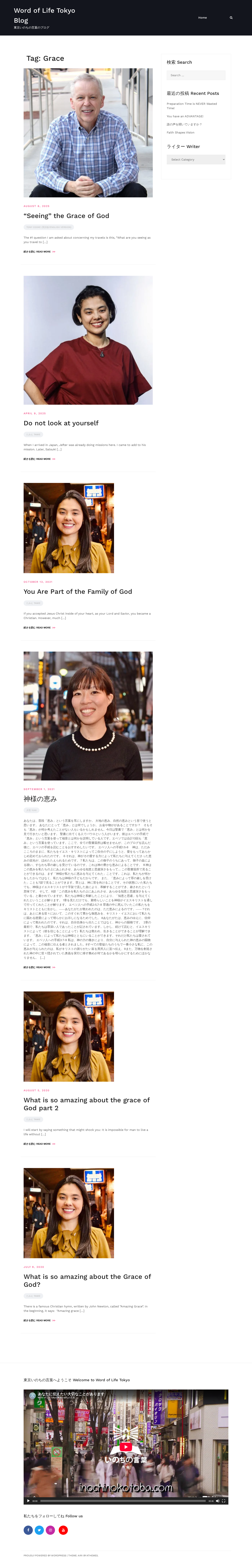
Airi (80, 1555)
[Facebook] (28, 1530)
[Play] (28, 1501)
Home (202, 17)
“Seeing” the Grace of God (66, 216)
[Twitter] (39, 1530)
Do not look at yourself (61, 423)
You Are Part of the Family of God (78, 591)
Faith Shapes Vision (180, 132)
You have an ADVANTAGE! (185, 116)
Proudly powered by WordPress (45, 1555)
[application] (126, 1447)
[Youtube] (63, 1530)
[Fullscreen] (223, 1501)
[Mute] (218, 1501)
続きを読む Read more (39, 251)
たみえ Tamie (33, 434)
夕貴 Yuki (31, 810)
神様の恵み (40, 799)
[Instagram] (50, 1530)
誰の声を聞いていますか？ (184, 124)
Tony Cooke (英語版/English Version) (48, 227)
